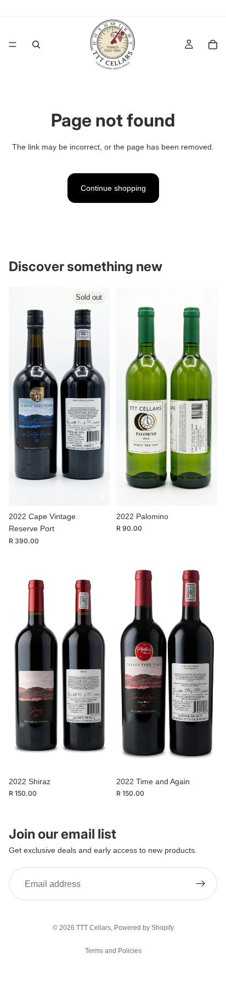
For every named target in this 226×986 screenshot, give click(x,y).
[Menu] (12, 44)
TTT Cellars (93, 928)
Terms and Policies (113, 951)
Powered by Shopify (144, 928)
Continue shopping (113, 188)
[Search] (36, 44)
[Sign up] (200, 883)
